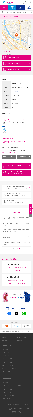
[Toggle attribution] (29, 47)
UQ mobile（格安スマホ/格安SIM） (19, 12)
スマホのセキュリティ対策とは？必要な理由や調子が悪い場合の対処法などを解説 (16, 218)
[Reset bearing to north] (29, 43)
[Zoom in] (29, 38)
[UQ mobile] (7, 2)
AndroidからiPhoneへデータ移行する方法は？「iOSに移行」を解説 (16, 224)
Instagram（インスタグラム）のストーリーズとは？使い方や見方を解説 (16, 243)
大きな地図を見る (6, 51)
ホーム (6, 12)
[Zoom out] (29, 40)
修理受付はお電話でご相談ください (10, 152)
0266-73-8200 (15, 91)
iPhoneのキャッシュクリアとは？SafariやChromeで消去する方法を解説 (16, 236)
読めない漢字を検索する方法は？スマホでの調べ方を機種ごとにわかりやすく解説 (16, 230)
